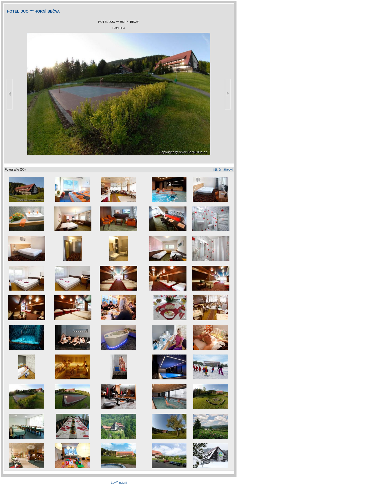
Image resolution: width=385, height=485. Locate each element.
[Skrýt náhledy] (223, 169)
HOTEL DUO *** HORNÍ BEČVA (33, 11)
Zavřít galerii (118, 482)
